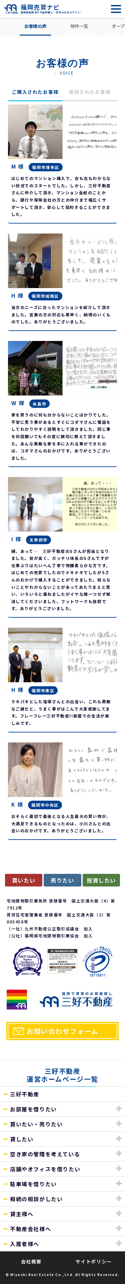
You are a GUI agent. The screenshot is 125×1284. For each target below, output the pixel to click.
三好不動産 (24, 1094)
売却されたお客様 (90, 91)
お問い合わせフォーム (62, 1031)
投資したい (101, 880)
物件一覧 (79, 26)
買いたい (23, 880)
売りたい (62, 880)
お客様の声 (35, 26)
